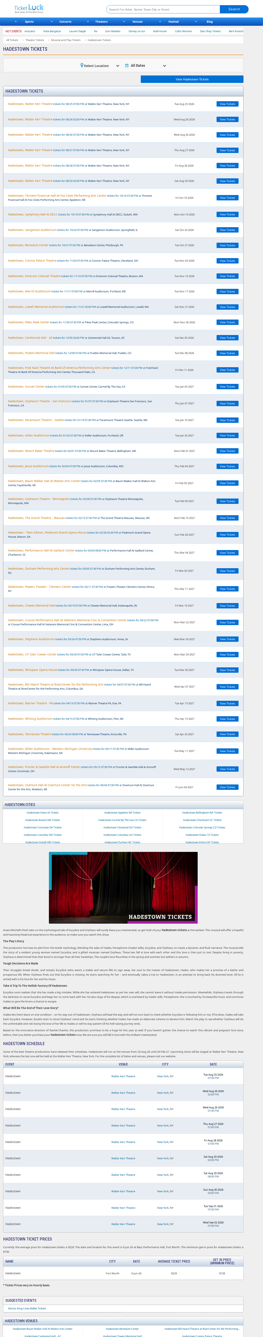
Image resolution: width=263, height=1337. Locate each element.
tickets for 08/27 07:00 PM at (68, 150)
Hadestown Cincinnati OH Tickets (43, 827)
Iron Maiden (84, 31)
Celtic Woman (154, 31)
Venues (137, 22)
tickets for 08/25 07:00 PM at (68, 104)
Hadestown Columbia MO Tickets (43, 835)
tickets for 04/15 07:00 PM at (65, 719)
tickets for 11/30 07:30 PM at (71, 322)
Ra (67, 31)
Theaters (101, 22)
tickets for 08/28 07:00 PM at (68, 165)
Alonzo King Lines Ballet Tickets (27, 1308)
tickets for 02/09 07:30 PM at (75, 501)
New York (163, 1076)
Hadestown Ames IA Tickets (43, 812)
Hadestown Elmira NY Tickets (202, 842)
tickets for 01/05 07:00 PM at (66, 386)
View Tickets (227, 104)
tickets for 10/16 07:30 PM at (80, 198)
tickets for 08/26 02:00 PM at (68, 119)
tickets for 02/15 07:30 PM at (78, 518)
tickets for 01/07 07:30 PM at (80, 403)
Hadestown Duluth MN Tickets (42, 842)
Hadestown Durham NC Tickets (122, 842)
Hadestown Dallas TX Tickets (202, 835)
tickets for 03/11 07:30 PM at (81, 589)
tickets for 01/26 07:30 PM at (65, 435)
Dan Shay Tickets (182, 31)
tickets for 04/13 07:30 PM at (64, 703)
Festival (173, 22)
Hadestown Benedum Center (122, 1329)
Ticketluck (55, 8)
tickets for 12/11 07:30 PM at (83, 370)
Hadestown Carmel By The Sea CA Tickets (122, 820)
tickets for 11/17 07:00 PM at (67, 291)
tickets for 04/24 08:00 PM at (67, 734)
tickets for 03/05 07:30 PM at (81, 571)
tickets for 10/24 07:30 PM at (73, 230)
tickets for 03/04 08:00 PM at (80, 552)
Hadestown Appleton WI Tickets (122, 812)
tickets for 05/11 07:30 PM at (78, 751)
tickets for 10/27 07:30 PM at (65, 245)
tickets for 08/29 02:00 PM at (68, 181)
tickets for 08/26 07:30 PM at (68, 134)
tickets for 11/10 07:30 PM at (75, 276)
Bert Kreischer (208, 31)
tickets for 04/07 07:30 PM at (79, 686)
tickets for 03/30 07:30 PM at (71, 670)
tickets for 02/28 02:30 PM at (79, 534)
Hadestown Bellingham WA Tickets (202, 812)
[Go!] (234, 9)
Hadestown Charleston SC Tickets (202, 820)
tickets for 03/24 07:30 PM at (68, 639)
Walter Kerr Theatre (123, 1076)
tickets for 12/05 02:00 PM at (66, 338)
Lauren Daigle (48, 31)
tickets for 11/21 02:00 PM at (78, 307)
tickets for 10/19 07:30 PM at (73, 214)
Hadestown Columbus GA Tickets (122, 835)
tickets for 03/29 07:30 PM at (69, 654)
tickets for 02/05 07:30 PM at (82, 483)
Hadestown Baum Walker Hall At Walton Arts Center (43, 1329)
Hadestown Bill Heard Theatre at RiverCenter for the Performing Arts (203, 1329)
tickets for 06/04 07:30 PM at (81, 787)
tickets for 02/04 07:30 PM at (65, 466)
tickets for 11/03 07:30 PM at (73, 260)
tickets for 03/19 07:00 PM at (72, 605)
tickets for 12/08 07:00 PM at (69, 353)
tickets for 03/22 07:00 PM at (83, 622)
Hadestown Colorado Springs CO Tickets (202, 827)
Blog (210, 22)
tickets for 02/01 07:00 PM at (72, 451)
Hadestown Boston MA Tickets (42, 820)
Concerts (65, 22)
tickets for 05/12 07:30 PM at (82, 769)
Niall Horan (131, 31)
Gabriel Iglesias (235, 31)
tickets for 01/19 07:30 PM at (77, 420)
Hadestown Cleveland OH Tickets (122, 827)
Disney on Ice (108, 31)
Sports (29, 22)
